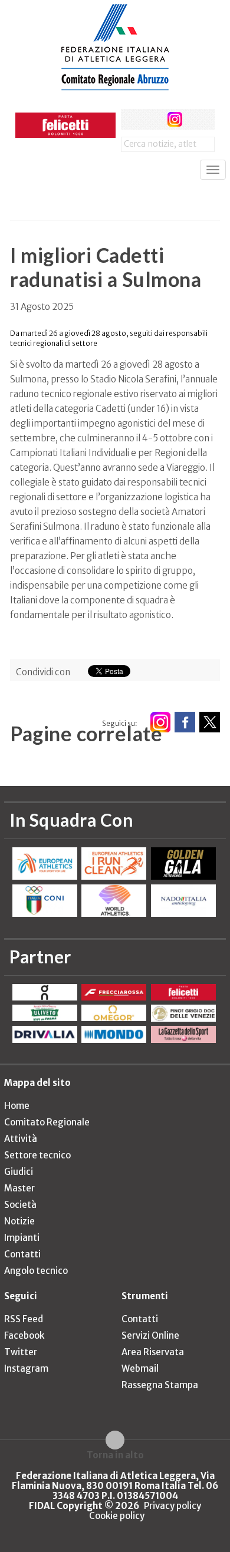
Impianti (22, 1237)
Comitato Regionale (47, 1122)
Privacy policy (172, 1505)
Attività (20, 1138)
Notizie (19, 1221)
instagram (174, 119)
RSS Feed (23, 1319)
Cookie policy (116, 1515)
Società (20, 1204)
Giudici (18, 1171)
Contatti (22, 1254)
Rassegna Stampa (159, 1385)
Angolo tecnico (36, 1270)
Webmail (140, 1368)
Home (16, 1105)
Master (19, 1188)
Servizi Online (150, 1335)
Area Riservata (152, 1352)
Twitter (20, 1352)
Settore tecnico (37, 1155)
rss (196, 119)
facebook (131, 119)
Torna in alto (115, 1454)
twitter (153, 119)
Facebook (24, 1335)
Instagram (26, 1368)
